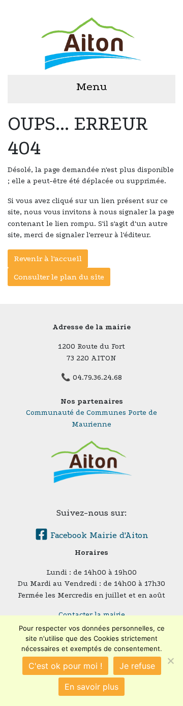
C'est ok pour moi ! (65, 666)
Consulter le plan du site (59, 276)
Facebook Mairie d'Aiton (98, 535)
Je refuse (137, 666)
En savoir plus (91, 687)
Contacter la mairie (91, 614)
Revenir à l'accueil (48, 258)
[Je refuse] (170, 661)
